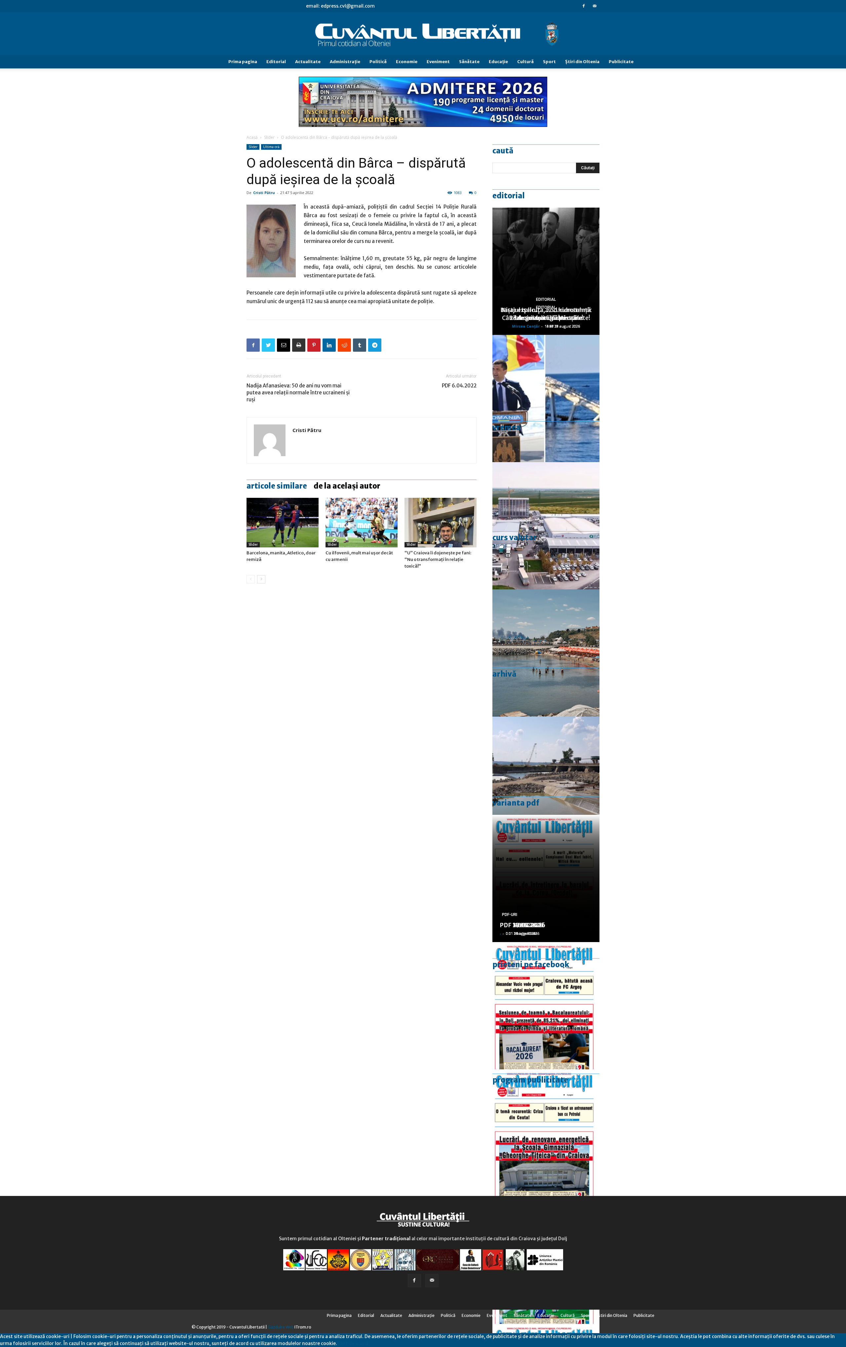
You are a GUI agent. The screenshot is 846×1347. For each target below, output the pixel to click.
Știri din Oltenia (582, 61)
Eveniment (438, 61)
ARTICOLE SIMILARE (277, 486)
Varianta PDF (515, 803)
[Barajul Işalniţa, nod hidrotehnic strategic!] (545, 780)
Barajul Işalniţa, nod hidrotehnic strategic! (546, 314)
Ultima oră (271, 146)
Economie (406, 61)
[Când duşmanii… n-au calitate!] (545, 525)
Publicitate (621, 61)
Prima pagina (242, 61)
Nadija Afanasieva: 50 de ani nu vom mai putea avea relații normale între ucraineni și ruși (298, 392)
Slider (269, 137)
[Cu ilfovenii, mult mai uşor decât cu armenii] (362, 522)
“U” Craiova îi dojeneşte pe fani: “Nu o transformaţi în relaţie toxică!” (437, 559)
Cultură (525, 61)
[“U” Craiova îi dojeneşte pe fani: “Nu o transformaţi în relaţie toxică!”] (440, 522)
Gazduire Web (281, 1327)
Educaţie (498, 61)
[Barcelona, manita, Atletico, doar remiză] (283, 522)
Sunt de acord (352, 1343)
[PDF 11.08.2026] (545, 1005)
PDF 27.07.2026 (522, 925)
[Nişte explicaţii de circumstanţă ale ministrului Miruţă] (545, 398)
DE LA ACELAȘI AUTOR (347, 486)
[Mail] (594, 6)
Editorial (276, 61)
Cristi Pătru (264, 192)
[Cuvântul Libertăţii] (423, 34)
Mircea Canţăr (526, 326)
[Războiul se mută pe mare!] (545, 653)
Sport (549, 61)
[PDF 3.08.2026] (545, 1133)
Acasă (252, 137)
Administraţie (345, 61)
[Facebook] (584, 6)
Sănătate (469, 61)
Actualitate (308, 61)
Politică (378, 61)
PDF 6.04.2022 (459, 385)
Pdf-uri (509, 914)
